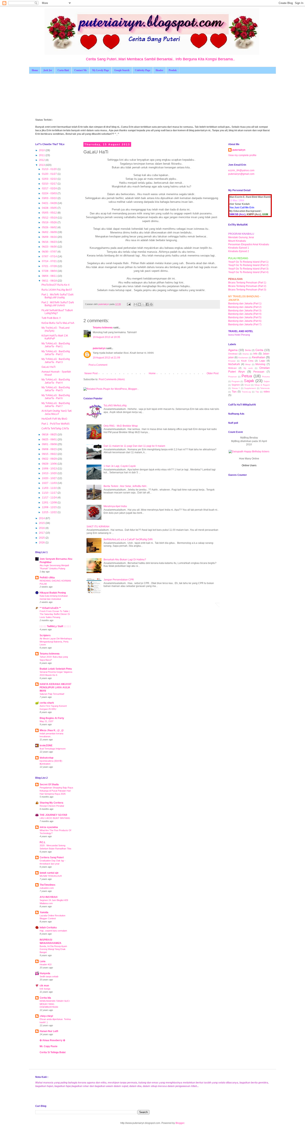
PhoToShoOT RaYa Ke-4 (55, 284)
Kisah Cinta (247, 360)
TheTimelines (47, 884)
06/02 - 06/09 (49, 232)
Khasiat (231, 361)
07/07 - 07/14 (49, 256)
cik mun (44, 985)
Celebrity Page (142, 70)
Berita (248, 350)
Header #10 (45, 964)
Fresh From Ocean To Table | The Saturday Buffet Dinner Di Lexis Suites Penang (55, 614)
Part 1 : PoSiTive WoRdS (55, 423)
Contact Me (80, 70)
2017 (42, 532)
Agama (233, 350)
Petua (247, 376)
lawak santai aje (49, 872)
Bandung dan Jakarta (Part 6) (244, 320)
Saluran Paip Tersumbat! (52, 694)
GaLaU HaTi (48, 367)
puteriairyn (99, 348)
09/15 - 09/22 (49, 454)
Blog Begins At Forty (52, 718)
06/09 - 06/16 (49, 237)
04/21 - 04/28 (49, 203)
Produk (173, 70)
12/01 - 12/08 (49, 502)
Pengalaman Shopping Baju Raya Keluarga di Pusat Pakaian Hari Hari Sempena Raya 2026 (56, 790)
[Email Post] (128, 304)
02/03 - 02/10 (49, 178)
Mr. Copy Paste (48, 1046)
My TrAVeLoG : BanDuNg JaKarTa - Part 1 (55, 345)
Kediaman (243, 357)
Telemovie (265, 388)
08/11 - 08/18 (49, 280)
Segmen (236, 385)
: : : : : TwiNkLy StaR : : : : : (55, 626)
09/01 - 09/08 (49, 444)
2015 (42, 523)
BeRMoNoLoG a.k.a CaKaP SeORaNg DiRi (128, 539)
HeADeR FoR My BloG (54, 418)
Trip (257, 392)
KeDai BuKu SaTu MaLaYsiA (57, 323)
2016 (42, 528)
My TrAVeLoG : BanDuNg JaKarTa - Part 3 (55, 360)
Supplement (250, 388)
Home (35, 70)
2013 (42, 165)
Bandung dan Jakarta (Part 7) (244, 324)
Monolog (260, 364)
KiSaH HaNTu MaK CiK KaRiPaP (54, 337)
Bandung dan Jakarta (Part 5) (244, 317)
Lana (42, 961)
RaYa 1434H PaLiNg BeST (56, 289)
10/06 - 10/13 (49, 468)
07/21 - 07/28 (49, 266)
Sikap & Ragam (262, 385)
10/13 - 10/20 (49, 473)
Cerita (259, 350)
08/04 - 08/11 (49, 275)
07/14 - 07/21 (49, 261)
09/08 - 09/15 (49, 449)
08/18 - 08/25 (49, 434)
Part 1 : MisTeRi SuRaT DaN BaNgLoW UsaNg (57, 296)
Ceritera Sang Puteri (52, 857)
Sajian (267, 381)
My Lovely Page (100, 70)
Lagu (262, 360)
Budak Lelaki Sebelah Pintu (56, 668)
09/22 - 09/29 (49, 458)
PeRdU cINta (47, 577)
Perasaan (258, 371)
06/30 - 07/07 (49, 251)
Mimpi (248, 364)
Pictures (266, 376)
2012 (42, 160)
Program (236, 381)
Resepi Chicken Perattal (52, 806)
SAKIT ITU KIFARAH (98, 526)
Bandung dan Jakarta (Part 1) (244, 303)
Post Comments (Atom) (112, 379)
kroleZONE (46, 745)
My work (248, 368)
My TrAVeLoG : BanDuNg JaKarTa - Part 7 (55, 405)
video (267, 391)
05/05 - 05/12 (49, 212)
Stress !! (236, 388)
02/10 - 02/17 (49, 183)
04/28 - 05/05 (49, 207)
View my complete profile (242, 155)
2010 (42, 150)
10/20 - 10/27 (49, 478)
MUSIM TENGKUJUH (51, 876)
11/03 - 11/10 (49, 488)
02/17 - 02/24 (49, 188)
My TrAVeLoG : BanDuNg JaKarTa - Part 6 (55, 397)
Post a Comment (98, 364)
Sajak (249, 381)
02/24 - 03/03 (49, 193)
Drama (246, 354)
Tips (234, 391)
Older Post (212, 373)
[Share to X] (143, 304)
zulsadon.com (47, 888)
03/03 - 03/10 (49, 198)
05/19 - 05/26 (49, 222)
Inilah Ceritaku (48, 927)
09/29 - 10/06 (49, 463)
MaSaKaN (234, 364)
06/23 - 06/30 (49, 246)
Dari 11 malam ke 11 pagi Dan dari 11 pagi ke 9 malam (134, 445)
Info (255, 353)
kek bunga (45, 988)
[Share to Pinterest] (151, 304)
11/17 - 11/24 (49, 497)
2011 (42, 155)
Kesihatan (258, 357)
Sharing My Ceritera (51, 802)
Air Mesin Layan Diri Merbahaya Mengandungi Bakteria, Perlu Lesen (56, 641)
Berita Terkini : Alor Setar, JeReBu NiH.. (126, 486)
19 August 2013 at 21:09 (106, 357)
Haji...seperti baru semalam (53, 930)
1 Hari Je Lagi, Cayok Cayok (120, 466)
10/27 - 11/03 (49, 483)
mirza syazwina (49, 827)
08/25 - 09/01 (49, 439)
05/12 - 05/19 (49, 217)
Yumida (44, 912)
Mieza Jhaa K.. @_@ (52, 730)
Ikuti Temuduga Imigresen (53, 748)
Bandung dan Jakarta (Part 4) (244, 313)
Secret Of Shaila (49, 784)
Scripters (45, 635)
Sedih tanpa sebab (49, 976)
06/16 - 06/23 (49, 241)
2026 (42, 542)
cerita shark (47, 702)
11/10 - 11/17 (49, 492)
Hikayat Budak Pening (53, 592)
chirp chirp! (46, 1016)
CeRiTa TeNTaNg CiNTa (55, 428)
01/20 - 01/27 (49, 173)
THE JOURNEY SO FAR (53, 815)
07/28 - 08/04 (49, 271)
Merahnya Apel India (115, 506)
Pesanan (232, 376)
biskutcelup (46, 757)
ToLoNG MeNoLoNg (115, 405)
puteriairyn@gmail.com (241, 173)
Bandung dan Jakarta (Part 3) (244, 310)
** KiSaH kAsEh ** (50, 608)
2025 (42, 537)
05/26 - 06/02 (49, 227)
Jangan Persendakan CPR (119, 579)
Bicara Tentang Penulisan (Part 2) (247, 286)
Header (159, 70)
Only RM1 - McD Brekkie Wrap (121, 425)
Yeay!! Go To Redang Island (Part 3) (248, 268)
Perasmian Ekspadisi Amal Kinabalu (248, 244)
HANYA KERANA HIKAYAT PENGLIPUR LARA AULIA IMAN (55, 687)
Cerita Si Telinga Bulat (53, 1052)
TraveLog (246, 392)
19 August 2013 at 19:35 (106, 337)
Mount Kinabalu (237, 240)
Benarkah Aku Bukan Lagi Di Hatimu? (125, 559)
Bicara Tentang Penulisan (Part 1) (247, 282)
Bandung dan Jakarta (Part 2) (244, 307)
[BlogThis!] (139, 304)
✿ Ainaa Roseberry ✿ (52, 1040)
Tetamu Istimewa (103, 327)
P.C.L (42, 842)
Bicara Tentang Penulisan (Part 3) (247, 289)
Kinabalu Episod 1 (238, 247)
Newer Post (91, 373)
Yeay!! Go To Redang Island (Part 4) (248, 272)
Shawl (247, 385)
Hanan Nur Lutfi (49, 1031)
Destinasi (233, 353)
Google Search (121, 70)
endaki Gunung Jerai (242, 237)
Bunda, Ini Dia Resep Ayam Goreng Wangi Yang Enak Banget (53, 949)
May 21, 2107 (46, 721)
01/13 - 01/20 (49, 169)
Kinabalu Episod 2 (238, 251)
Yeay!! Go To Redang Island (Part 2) (248, 265)
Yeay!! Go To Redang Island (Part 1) (248, 261)
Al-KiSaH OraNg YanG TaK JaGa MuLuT (56, 412)
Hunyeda (45, 973)
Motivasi (232, 368)
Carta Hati (63, 70)
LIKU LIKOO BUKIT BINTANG (55, 818)
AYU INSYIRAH (48, 897)
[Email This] (135, 304)
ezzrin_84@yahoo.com (241, 170)
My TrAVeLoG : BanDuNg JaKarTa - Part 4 (55, 381)
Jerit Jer (47, 70)
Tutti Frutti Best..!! (51, 318)
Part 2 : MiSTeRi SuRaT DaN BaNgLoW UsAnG (57, 304)
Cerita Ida (45, 997)
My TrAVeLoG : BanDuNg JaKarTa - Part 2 (55, 353)
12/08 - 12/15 (49, 507)
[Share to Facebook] (147, 304)
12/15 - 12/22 (49, 512)
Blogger (180, 1123)
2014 (42, 518)
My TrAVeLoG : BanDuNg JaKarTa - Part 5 (55, 389)
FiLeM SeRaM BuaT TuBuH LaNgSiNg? (57, 312)
